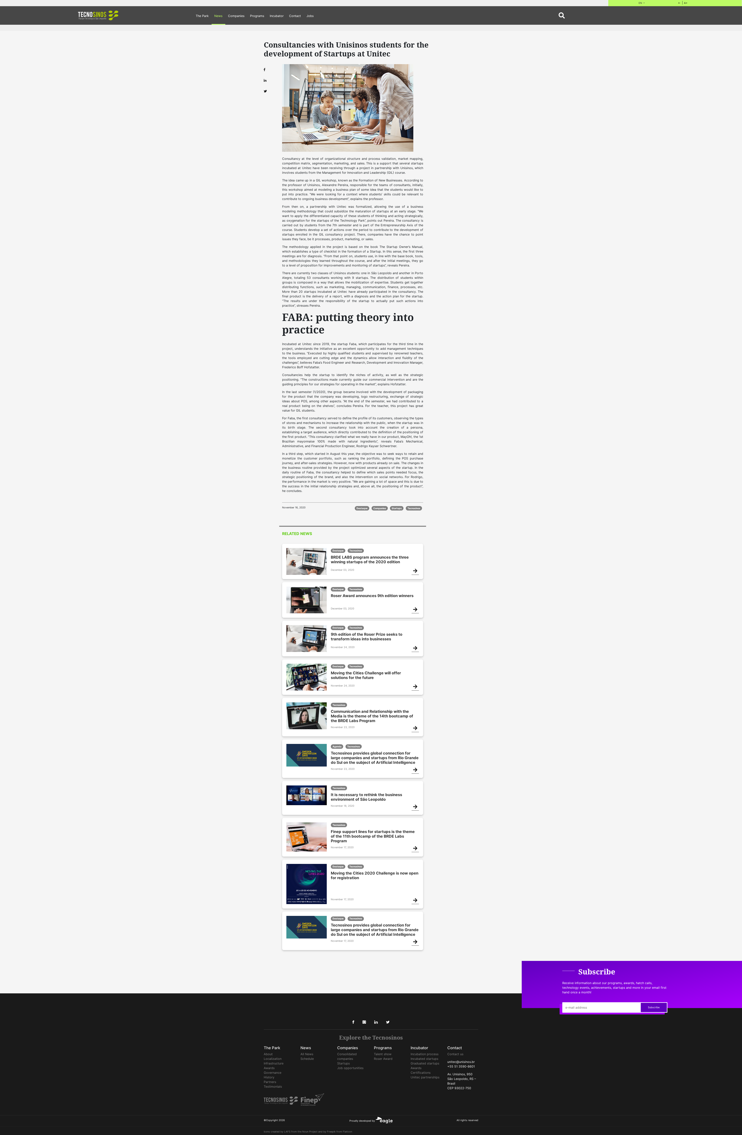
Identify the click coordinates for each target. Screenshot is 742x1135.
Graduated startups (425, 1063)
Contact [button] (295, 16)
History (269, 1077)
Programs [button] (257, 16)
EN (641, 3)
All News (306, 1054)
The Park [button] (202, 16)
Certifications (421, 1073)
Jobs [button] (310, 16)
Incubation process (424, 1054)
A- (679, 3)
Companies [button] (236, 16)
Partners (270, 1082)
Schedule (307, 1059)
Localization (273, 1059)
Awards (269, 1068)
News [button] (218, 16)
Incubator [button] (277, 16)
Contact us (455, 1054)
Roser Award (383, 1059)
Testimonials (273, 1086)
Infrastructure (273, 1063)
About (268, 1054)
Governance (272, 1073)
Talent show (382, 1054)
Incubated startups (424, 1059)
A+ (685, 3)
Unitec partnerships (425, 1077)
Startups (343, 1063)
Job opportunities (350, 1068)
